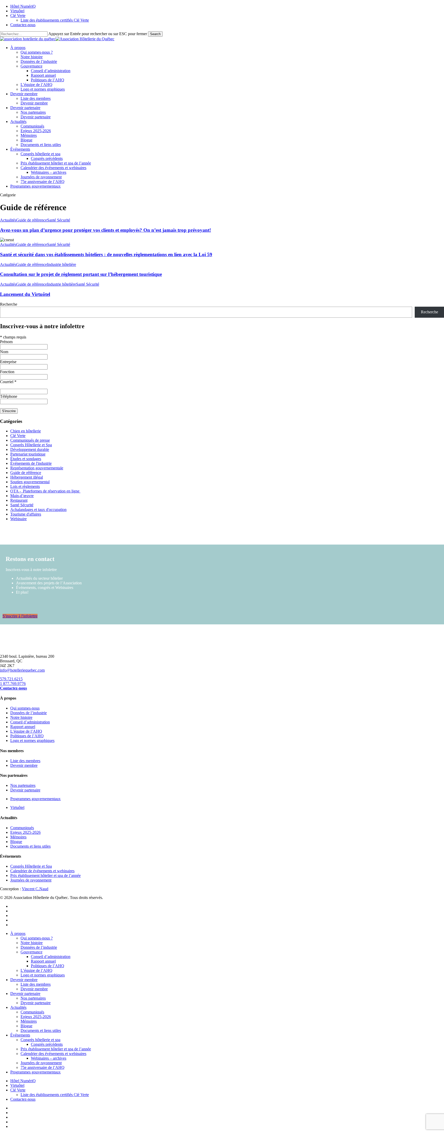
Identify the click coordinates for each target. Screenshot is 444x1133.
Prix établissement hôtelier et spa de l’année (45, 875)
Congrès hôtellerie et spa (40, 1040)
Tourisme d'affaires (25, 514)
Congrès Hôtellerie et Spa (31, 445)
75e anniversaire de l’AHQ (42, 1067)
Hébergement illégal (26, 477)
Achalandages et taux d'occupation (38, 509)
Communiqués (22, 828)
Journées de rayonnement (30, 880)
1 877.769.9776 (13, 683)
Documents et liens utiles (30, 846)
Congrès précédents (47, 1044)
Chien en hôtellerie (25, 431)
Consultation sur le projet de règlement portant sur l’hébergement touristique (81, 274)
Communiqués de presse (30, 440)
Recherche (8, 304)
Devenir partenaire (25, 790)
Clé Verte (17, 435)
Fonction (7, 372)
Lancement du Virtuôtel (25, 294)
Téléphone (8, 396)
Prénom (6, 342)
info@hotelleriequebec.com (22, 670)
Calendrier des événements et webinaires (53, 1053)
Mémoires (18, 837)
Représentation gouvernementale (36, 468)
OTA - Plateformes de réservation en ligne (45, 491)
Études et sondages (25, 459)
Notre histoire (21, 717)
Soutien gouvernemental (30, 482)
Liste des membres (25, 761)
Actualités (8, 220)
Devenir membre (24, 765)
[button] (20, 616)
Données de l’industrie (28, 713)
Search (155, 34)
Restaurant (18, 500)
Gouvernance (31, 952)
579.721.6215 (11, 679)
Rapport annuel (22, 726)
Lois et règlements (25, 486)
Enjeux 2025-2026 (25, 832)
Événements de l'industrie (31, 463)
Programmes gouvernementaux (35, 799)
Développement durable (29, 449)
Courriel (8, 382)
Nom (4, 352)
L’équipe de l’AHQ (26, 731)
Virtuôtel (17, 807)
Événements (20, 1035)
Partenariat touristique (27, 454)
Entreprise (8, 362)
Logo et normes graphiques (32, 740)
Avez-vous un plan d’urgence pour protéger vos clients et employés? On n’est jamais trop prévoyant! (105, 230)
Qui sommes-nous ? (37, 938)
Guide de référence (31, 220)
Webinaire (18, 519)
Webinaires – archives (48, 1058)
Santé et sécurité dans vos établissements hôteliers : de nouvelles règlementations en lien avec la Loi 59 (106, 254)
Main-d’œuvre (22, 495)
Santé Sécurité (58, 220)
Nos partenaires (22, 785)
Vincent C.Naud (35, 889)
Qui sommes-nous (25, 708)
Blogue (16, 841)
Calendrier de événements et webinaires (42, 871)
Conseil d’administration (30, 722)
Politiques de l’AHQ (27, 736)
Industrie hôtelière (61, 264)
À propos (17, 933)
